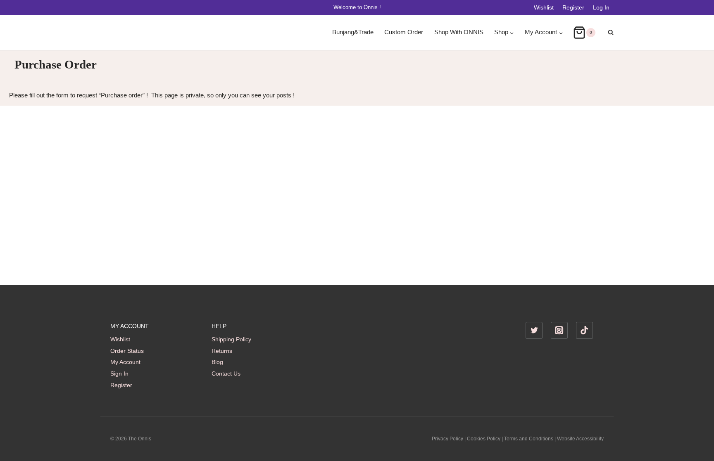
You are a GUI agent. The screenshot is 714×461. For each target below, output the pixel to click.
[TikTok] (584, 330)
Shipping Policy (231, 339)
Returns (222, 351)
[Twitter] (534, 330)
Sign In (119, 373)
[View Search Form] (607, 32)
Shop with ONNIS (458, 32)
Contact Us (226, 373)
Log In (601, 7)
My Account (125, 362)
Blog (217, 362)
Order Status (127, 351)
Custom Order (403, 32)
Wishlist (544, 7)
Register (573, 7)
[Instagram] (559, 330)
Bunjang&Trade (353, 32)
